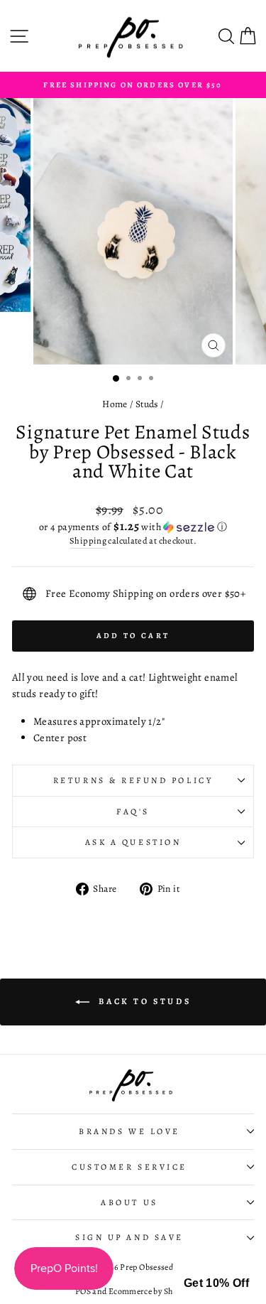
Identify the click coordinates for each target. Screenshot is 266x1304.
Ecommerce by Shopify (150, 1291)
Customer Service (129, 1167)
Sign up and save (129, 1237)
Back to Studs (143, 1001)
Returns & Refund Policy (133, 780)
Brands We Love (129, 1131)
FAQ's (133, 811)
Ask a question (133, 842)
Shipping (88, 540)
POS (83, 1291)
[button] (133, 527)
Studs (146, 404)
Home (114, 404)
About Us (129, 1202)
